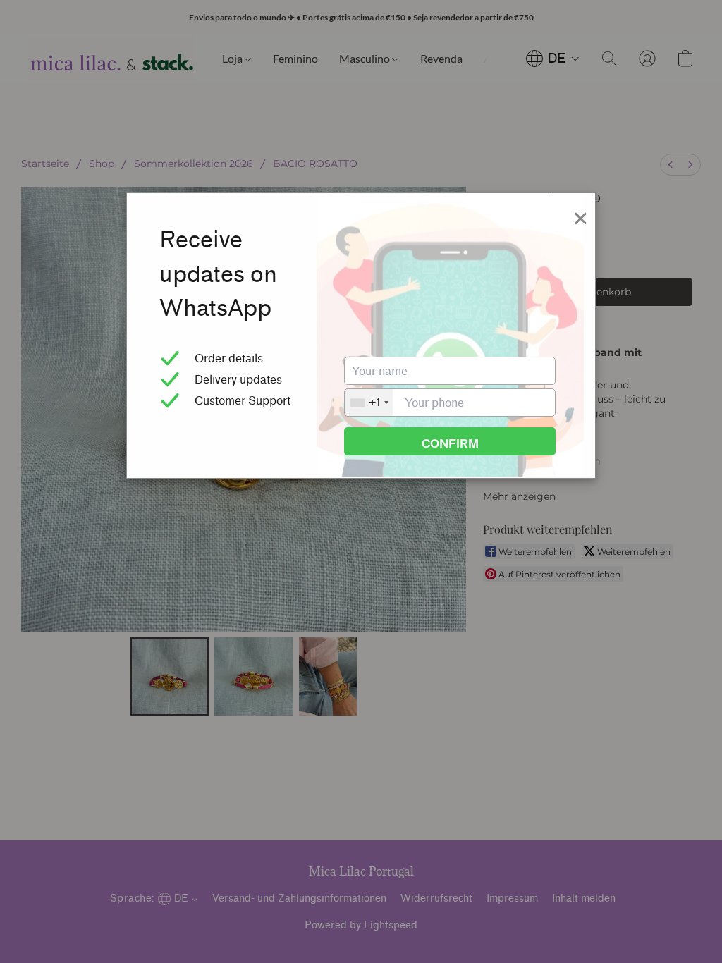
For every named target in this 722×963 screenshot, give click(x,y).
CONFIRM (450, 443)
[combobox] (369, 402)
